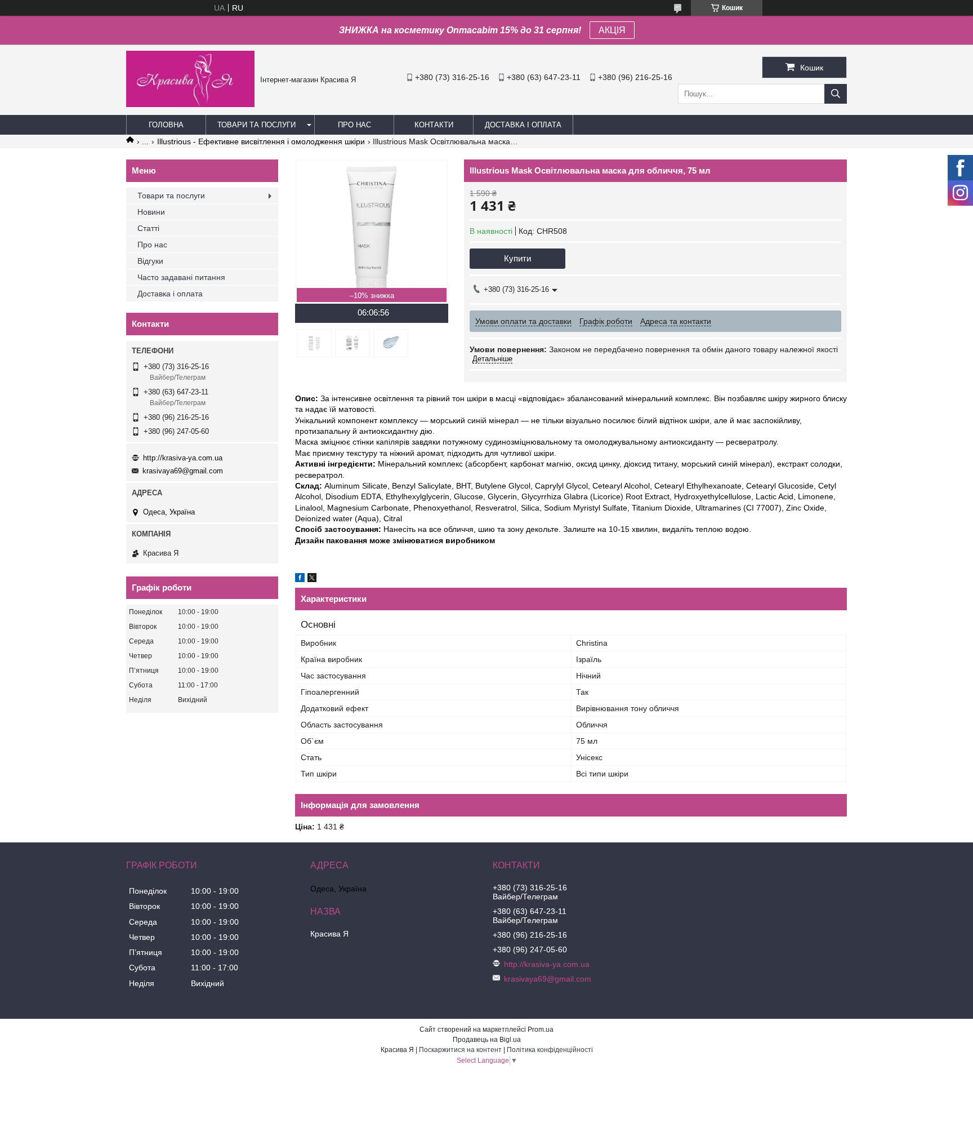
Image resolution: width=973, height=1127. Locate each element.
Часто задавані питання (181, 277)
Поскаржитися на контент (460, 1050)
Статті (148, 228)
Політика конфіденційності (550, 1050)
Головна (166, 125)
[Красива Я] (190, 104)
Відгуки (150, 260)
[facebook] (300, 579)
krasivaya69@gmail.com (182, 471)
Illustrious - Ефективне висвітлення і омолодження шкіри (261, 141)
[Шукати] (835, 94)
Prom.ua (541, 1029)
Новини (151, 211)
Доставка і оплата (523, 125)
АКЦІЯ (612, 30)
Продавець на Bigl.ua (487, 1040)
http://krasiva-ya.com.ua (182, 458)
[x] (311, 579)
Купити (517, 258)
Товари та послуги (256, 125)
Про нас (354, 125)
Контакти (433, 125)
